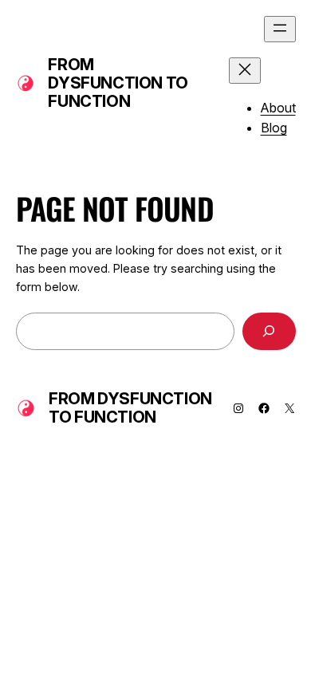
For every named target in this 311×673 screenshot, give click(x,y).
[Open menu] (280, 29)
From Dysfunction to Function (117, 83)
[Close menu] (245, 70)
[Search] (268, 331)
